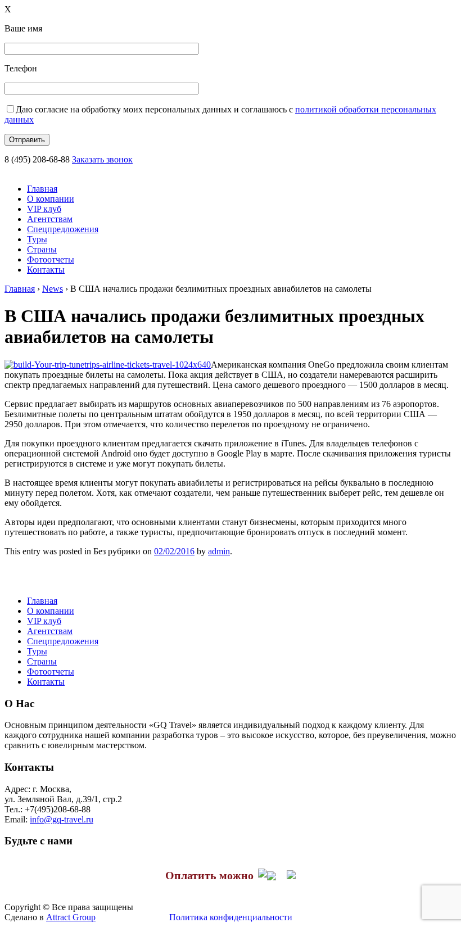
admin (219, 551)
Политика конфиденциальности (230, 917)
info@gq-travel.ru (61, 819)
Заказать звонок (102, 159)
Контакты (46, 269)
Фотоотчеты (50, 259)
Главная (42, 188)
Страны (42, 249)
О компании (50, 199)
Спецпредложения (62, 229)
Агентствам (50, 219)
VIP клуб (44, 209)
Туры (37, 239)
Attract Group (71, 917)
